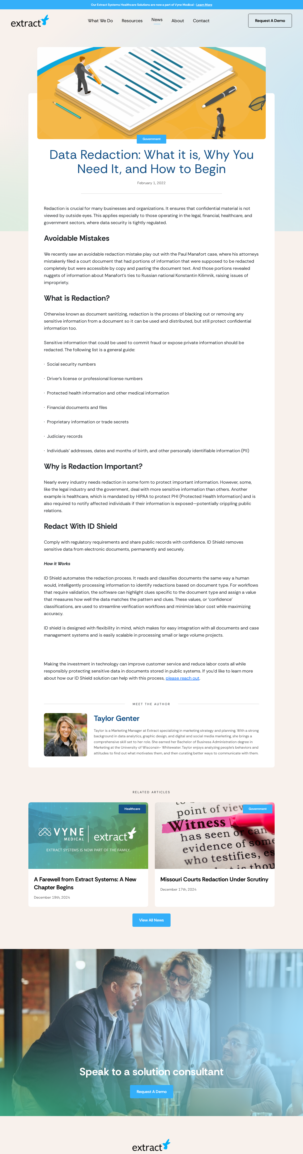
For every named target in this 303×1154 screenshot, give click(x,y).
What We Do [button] (100, 21)
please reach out (182, 678)
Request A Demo (270, 20)
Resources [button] (132, 21)
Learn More (204, 5)
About (177, 21)
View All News (151, 920)
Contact (201, 21)
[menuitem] (100, 20)
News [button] (157, 19)
